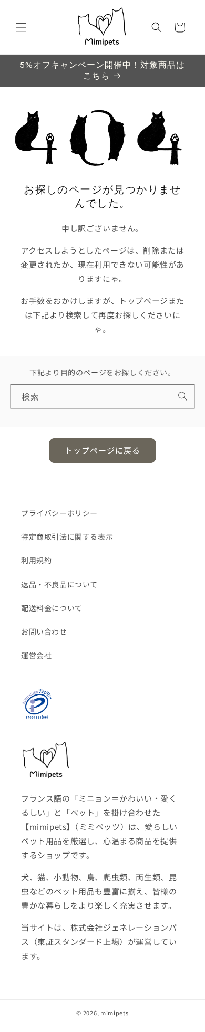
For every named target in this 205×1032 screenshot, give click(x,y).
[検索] (182, 395)
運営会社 (36, 655)
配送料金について (52, 608)
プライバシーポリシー (59, 513)
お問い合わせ (44, 631)
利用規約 (36, 560)
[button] (21, 27)
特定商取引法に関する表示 (67, 536)
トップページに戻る (102, 450)
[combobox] (102, 396)
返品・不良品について (59, 584)
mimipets (114, 1012)
